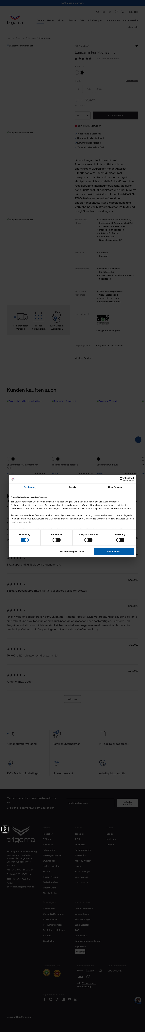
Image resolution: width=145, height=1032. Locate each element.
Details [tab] (72, 487)
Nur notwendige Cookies (72, 551)
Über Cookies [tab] (115, 487)
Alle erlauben (113, 551)
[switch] (57, 540)
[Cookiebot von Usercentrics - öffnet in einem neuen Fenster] (121, 479)
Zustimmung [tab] (30, 487)
